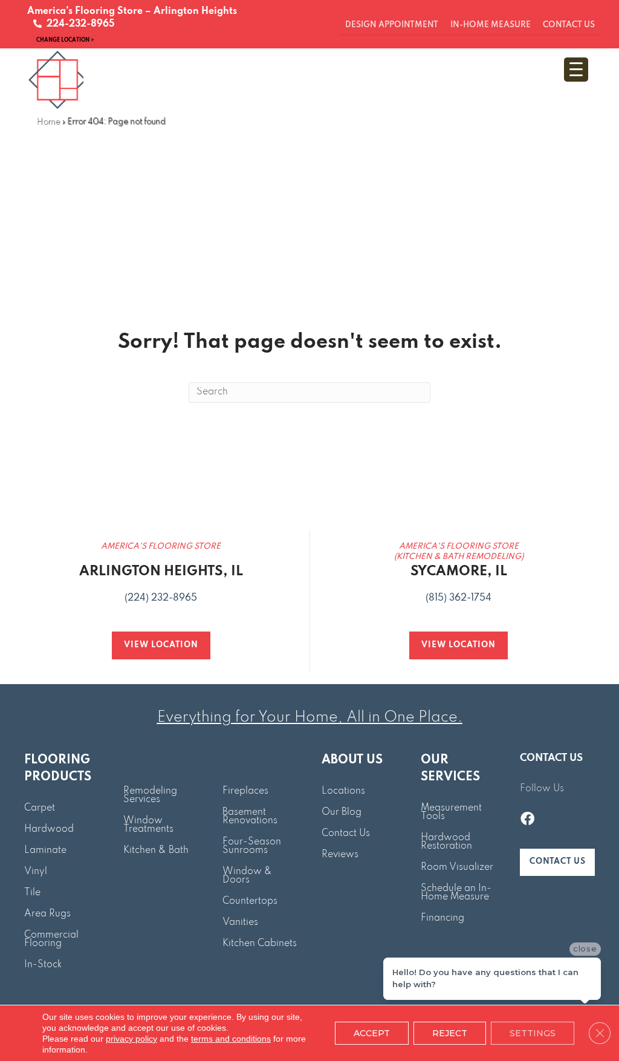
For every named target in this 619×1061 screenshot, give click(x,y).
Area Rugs (47, 914)
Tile (32, 893)
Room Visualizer (457, 867)
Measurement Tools (451, 812)
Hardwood (49, 829)
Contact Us (346, 833)
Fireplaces (245, 791)
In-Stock (43, 965)
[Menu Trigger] (576, 69)
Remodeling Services (150, 795)
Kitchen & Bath (156, 850)
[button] (557, 862)
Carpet (39, 808)
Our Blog (341, 812)
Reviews (340, 855)
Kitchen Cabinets (259, 943)
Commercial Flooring (51, 939)
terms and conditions (231, 1038)
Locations (343, 791)
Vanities (240, 922)
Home (48, 122)
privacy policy (131, 1038)
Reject (449, 1033)
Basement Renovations (249, 817)
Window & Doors (247, 876)
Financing (442, 918)
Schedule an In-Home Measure (456, 893)
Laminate (45, 850)
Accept (372, 1033)
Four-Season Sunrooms (251, 846)
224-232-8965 (78, 24)
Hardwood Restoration (446, 842)
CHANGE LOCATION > (65, 40)
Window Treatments (148, 825)
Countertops (249, 901)
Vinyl (35, 872)
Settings (533, 1033)
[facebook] (527, 820)
